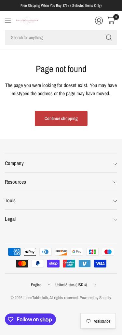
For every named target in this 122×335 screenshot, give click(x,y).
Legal (10, 218)
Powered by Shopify (95, 297)
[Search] (109, 37)
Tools (10, 200)
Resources (15, 181)
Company (14, 163)
